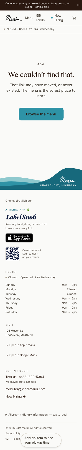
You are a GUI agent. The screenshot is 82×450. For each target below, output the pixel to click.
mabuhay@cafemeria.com (25, 389)
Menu (29, 18)
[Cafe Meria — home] (13, 18)
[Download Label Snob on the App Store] (19, 237)
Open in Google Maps (21, 355)
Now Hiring (58, 17)
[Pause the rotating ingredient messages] (78, 5)
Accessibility (12, 433)
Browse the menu (41, 114)
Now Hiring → (15, 396)
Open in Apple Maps (20, 345)
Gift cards (40, 17)
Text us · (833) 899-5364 (24, 377)
